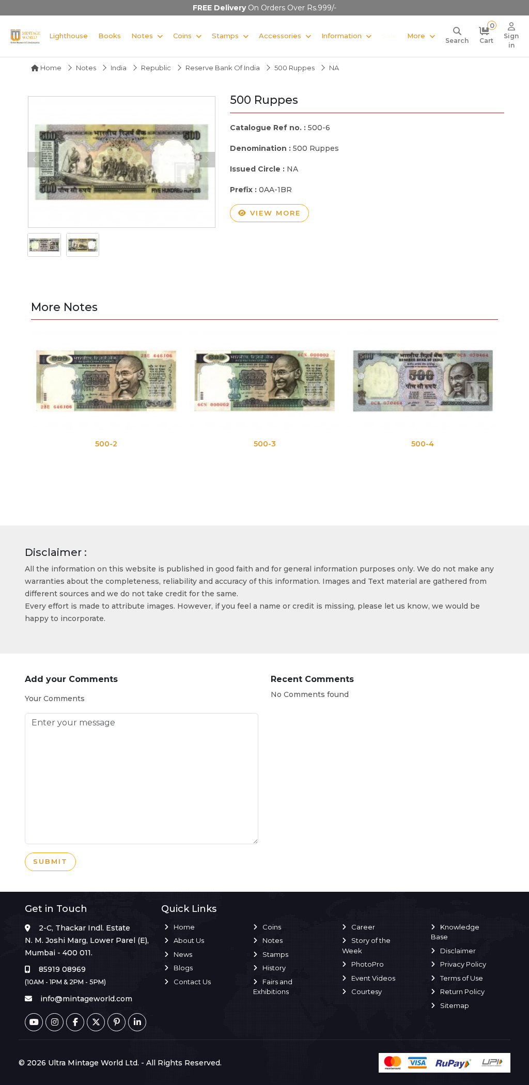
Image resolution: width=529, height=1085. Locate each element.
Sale (389, 36)
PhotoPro (367, 964)
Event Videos (373, 978)
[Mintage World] (25, 35)
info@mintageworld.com (86, 998)
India (119, 68)
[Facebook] (75, 1022)
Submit (50, 861)
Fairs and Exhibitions (272, 987)
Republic (156, 68)
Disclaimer (458, 951)
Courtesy (366, 991)
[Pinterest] (116, 1022)
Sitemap (454, 1005)
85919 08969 (62, 969)
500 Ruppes (294, 68)
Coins (182, 36)
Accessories (280, 36)
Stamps (225, 36)
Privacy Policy (463, 964)
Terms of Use (461, 978)
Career (363, 927)
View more (274, 213)
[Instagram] (54, 1022)
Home (50, 68)
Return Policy (462, 991)
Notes (142, 36)
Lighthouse (68, 36)
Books (109, 36)
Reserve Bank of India (222, 68)
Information (341, 36)
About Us (189, 940)
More (416, 36)
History (274, 968)
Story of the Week (366, 945)
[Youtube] (34, 1022)
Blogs (183, 968)
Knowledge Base (455, 932)
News (183, 954)
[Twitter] (96, 1022)
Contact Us (192, 982)
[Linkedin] (137, 1022)
